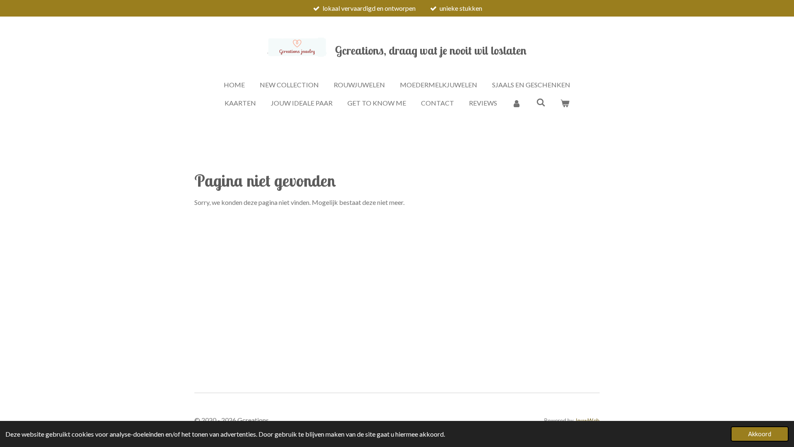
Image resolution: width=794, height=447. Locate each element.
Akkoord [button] (759, 433)
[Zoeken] (540, 102)
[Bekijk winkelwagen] (565, 103)
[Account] (516, 103)
